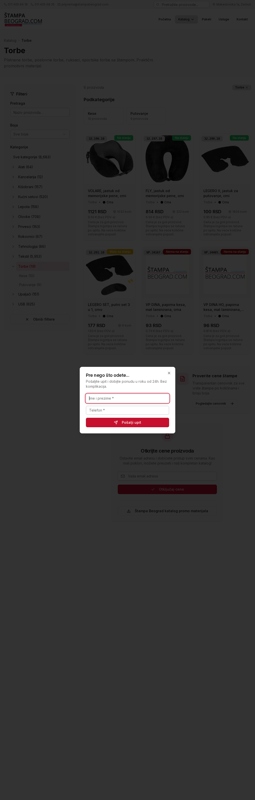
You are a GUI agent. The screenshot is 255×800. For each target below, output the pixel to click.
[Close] (169, 373)
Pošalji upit (131, 422)
